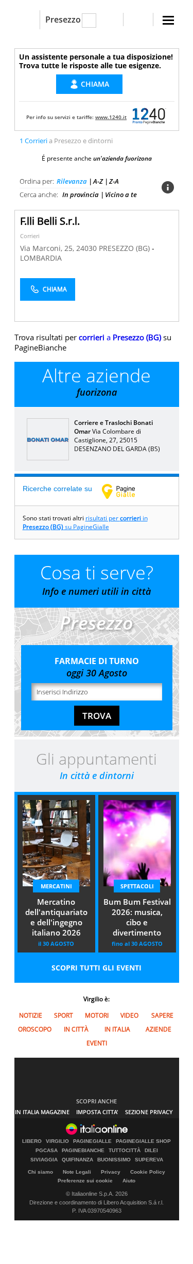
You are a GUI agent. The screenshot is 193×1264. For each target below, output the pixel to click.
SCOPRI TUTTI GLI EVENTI (96, 968)
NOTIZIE (30, 1015)
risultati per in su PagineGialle (85, 522)
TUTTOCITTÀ (125, 1150)
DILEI (151, 1150)
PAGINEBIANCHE (83, 1150)
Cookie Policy (147, 1172)
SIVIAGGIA (44, 1159)
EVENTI (96, 1043)
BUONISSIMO (114, 1159)
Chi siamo (40, 1172)
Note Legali (77, 1172)
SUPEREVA (149, 1159)
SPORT (63, 1015)
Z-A (114, 181)
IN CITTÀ (76, 1029)
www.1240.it (111, 117)
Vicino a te (121, 194)
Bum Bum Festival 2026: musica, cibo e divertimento (137, 917)
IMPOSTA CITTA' (97, 1112)
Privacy (110, 1172)
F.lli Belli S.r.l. (50, 221)
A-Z (98, 181)
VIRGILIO (57, 1141)
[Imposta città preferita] (27, 19)
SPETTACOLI (137, 886)
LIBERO (32, 1141)
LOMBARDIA (41, 258)
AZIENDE (158, 1029)
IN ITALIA (117, 1029)
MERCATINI (56, 886)
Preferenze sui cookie (85, 1180)
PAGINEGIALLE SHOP (143, 1141)
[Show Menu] (168, 20)
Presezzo (63, 19)
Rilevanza (72, 181)
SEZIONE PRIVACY (149, 1112)
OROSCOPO (34, 1029)
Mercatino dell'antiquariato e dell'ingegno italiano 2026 (56, 917)
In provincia (80, 194)
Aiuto (128, 1180)
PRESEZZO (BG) (125, 248)
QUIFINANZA (77, 1159)
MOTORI (97, 1015)
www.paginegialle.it (126, 491)
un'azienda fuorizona (122, 158)
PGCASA (47, 1150)
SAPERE (162, 1015)
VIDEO (129, 1015)
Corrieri (30, 236)
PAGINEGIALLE (92, 1141)
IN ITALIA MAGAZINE (42, 1112)
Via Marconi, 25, (48, 248)
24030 (86, 248)
